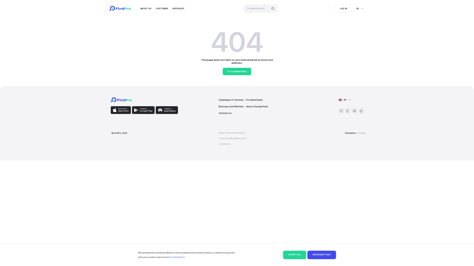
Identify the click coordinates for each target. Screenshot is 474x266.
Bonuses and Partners (231, 106)
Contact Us (225, 113)
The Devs (361, 133)
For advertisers (254, 99)
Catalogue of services (231, 99)
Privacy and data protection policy (233, 138)
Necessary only (322, 254)
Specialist (178, 8)
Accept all (294, 254)
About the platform (257, 106)
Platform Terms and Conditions (232, 133)
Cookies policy (225, 144)
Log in (343, 8)
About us (145, 8)
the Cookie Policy (176, 257)
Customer (162, 8)
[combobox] (356, 8)
